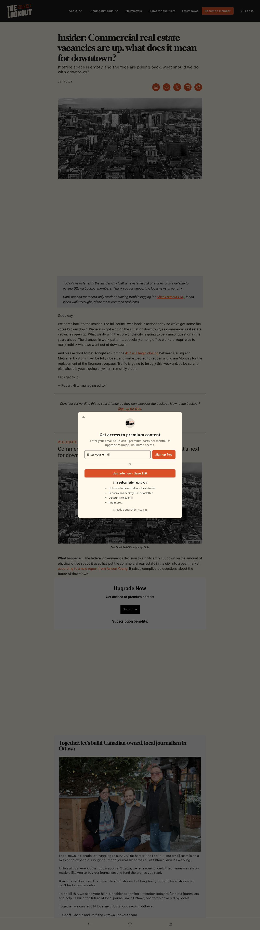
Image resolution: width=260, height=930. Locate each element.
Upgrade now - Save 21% (130, 473)
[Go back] (83, 417)
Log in (143, 509)
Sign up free (163, 454)
